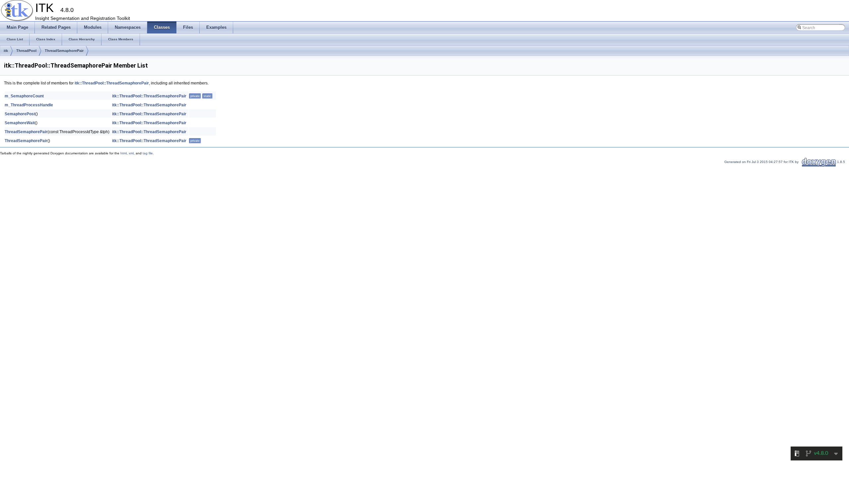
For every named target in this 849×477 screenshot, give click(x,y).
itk (6, 51)
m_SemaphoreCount (24, 96)
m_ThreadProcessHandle (29, 105)
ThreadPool (26, 51)
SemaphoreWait (20, 123)
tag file (148, 153)
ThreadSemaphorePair (64, 51)
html (123, 153)
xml (131, 153)
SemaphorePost (20, 114)
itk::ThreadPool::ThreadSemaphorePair (112, 83)
